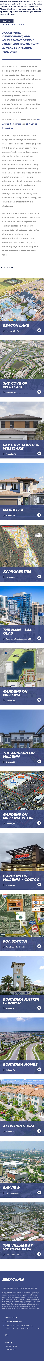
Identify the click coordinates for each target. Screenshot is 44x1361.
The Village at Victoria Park (17, 1247)
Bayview (11, 1187)
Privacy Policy (11, 1346)
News (7, 1343)
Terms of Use (10, 1350)
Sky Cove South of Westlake (22, 446)
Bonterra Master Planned (21, 1001)
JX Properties (17, 571)
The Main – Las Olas (17, 631)
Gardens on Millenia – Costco (21, 878)
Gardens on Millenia (15, 693)
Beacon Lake (16, 325)
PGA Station (15, 941)
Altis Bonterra (18, 1126)
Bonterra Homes (20, 1064)
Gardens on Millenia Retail (18, 816)
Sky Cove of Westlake (15, 385)
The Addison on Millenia (18, 754)
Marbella (13, 510)
